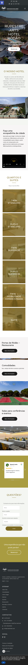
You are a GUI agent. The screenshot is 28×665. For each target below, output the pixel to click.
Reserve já (14, 49)
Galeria (4, 607)
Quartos (4, 599)
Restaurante (5, 602)
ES (14, 1)
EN (16, 1)
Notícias (4, 597)
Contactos (4, 609)
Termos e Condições (7, 643)
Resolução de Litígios (7, 648)
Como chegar (5, 594)
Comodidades (5, 592)
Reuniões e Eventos (7, 604)
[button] (2, 3)
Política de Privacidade (8, 645)
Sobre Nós (4, 589)
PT (11, 1)
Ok (3, 662)
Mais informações (9, 350)
